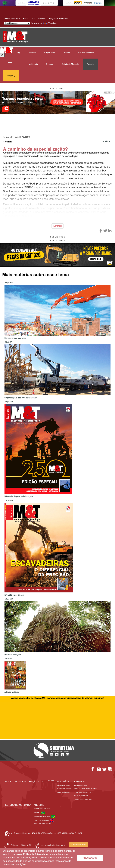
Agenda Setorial (80, 785)
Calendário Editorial (42, 816)
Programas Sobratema (58, 19)
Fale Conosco (29, 19)
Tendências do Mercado (83, 792)
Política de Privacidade (35, 854)
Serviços (42, 19)
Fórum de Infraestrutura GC (85, 789)
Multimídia (33, 64)
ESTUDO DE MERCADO (18, 805)
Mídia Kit (37, 812)
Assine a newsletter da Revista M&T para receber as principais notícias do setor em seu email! (57, 698)
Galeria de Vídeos (64, 789)
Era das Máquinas (86, 53)
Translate (52, 23)
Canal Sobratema (63, 792)
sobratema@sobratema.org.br (53, 845)
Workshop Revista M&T (83, 799)
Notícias (32, 53)
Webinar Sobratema (81, 796)
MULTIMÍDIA (63, 782)
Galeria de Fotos (63, 785)
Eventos (49, 64)
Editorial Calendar (42, 820)
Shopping (11, 76)
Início (8, 782)
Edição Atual (49, 53)
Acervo (67, 53)
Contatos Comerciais (42, 824)
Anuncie (90, 64)
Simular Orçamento (42, 809)
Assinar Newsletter (12, 19)
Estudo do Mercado (70, 64)
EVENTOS (79, 782)
